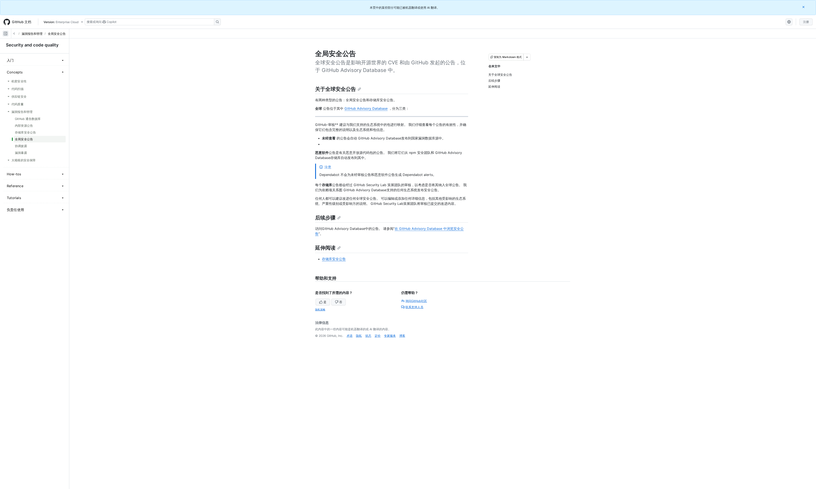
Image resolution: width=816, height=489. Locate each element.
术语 (350, 335)
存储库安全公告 (334, 259)
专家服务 (390, 335)
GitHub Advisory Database (366, 108)
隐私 (359, 335)
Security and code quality (32, 45)
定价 (378, 335)
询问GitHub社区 (416, 301)
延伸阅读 (325, 248)
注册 (806, 22)
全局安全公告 (57, 33)
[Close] (803, 6)
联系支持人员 (414, 307)
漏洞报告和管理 (32, 33)
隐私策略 (320, 309)
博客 (402, 335)
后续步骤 (325, 218)
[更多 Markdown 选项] (527, 57)
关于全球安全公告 (335, 89)
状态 (368, 335)
